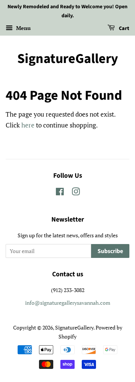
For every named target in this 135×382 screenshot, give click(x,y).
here (27, 125)
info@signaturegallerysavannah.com (67, 302)
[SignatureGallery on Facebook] (60, 192)
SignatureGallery (67, 59)
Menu (23, 27)
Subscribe (110, 251)
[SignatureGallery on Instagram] (76, 192)
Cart (123, 28)
